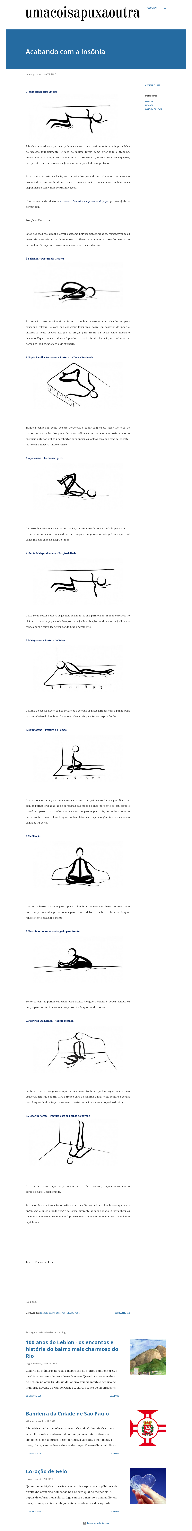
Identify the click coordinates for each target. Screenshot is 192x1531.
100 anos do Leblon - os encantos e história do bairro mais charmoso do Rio (72, 1349)
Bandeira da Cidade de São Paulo (67, 1413)
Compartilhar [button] (152, 85)
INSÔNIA (149, 105)
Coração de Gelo (46, 1471)
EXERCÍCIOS (150, 101)
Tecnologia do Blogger (97, 1523)
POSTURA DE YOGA (153, 109)
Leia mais (114, 1395)
